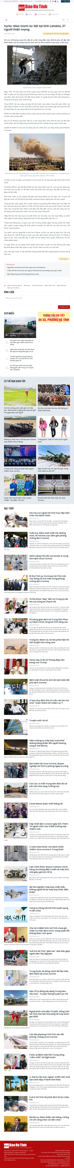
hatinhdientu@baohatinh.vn (48, 1162)
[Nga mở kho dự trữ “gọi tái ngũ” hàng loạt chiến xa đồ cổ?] (54, 455)
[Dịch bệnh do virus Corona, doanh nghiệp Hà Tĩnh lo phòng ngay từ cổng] (16, 770)
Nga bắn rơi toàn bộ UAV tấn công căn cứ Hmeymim (26, 268)
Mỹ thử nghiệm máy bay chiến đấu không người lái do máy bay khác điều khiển (48, 890)
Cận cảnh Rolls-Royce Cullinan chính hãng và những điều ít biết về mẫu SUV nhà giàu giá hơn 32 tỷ (49, 869)
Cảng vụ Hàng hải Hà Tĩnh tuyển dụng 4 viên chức (48, 909)
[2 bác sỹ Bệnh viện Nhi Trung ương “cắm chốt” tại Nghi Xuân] (16, 1061)
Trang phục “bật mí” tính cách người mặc (52, 440)
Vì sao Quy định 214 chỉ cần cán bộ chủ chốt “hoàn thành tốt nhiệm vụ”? (49, 701)
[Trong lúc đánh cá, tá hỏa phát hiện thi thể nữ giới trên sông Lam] (16, 646)
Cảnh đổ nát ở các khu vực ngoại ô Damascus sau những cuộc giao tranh (34, 271)
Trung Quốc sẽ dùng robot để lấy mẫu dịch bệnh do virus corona (48, 972)
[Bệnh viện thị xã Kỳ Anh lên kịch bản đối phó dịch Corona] (16, 686)
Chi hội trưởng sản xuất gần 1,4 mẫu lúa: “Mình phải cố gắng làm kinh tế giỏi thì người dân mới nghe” (20, 410)
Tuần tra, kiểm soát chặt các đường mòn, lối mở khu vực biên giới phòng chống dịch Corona (48, 536)
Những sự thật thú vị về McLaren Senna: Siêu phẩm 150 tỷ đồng (20, 440)
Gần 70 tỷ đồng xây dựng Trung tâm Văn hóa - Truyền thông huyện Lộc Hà (48, 992)
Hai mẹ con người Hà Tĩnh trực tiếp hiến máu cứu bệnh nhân (49, 514)
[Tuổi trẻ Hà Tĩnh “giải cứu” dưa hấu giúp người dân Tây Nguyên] (16, 958)
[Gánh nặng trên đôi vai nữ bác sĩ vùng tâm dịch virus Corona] (16, 562)
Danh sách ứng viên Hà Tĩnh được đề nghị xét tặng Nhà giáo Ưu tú (22, 350)
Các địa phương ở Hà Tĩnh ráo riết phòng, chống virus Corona (46, 1035)
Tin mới (21, 14)
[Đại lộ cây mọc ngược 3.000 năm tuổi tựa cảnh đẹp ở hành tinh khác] (16, 1083)
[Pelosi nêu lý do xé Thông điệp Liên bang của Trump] (16, 666)
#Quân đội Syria (61, 285)
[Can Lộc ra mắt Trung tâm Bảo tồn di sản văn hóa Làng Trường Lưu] (16, 790)
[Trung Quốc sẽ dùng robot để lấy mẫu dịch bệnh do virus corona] (16, 978)
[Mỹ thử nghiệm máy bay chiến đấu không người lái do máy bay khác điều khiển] (16, 893)
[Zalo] (58, 1)
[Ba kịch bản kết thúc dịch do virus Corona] (54, 485)
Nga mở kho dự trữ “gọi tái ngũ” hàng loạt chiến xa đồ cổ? (53, 469)
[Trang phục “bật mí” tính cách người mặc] (54, 426)
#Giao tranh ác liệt (50, 285)
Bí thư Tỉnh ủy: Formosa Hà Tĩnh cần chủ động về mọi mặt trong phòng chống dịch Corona (47, 579)
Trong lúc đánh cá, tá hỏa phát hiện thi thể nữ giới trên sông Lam (49, 641)
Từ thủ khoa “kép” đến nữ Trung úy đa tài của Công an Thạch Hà (48, 600)
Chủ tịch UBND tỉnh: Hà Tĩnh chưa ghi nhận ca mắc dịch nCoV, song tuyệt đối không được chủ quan (49, 931)
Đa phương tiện (42, 14)
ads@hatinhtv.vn (65, 1165)
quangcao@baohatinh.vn (53, 1165)
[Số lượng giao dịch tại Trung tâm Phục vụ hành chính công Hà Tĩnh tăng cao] (16, 626)
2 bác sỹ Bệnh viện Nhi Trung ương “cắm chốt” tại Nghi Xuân (46, 1056)
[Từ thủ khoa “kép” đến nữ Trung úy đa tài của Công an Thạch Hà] (16, 606)
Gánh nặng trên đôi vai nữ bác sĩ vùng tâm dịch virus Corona (48, 557)
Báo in (30, 14)
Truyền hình (55, 14)
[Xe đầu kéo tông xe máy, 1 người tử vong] (20, 327)
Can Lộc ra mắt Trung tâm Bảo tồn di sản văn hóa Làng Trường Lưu (48, 785)
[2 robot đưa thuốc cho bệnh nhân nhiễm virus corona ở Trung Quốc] (16, 853)
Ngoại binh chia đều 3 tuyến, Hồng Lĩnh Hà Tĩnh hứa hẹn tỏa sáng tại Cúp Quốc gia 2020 (49, 1014)
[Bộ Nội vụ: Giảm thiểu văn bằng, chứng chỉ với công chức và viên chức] (16, 1124)
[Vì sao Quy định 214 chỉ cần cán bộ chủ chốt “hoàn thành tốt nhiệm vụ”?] (16, 707)
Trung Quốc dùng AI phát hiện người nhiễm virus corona (18, 469)
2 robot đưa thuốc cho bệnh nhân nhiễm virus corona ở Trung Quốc (46, 848)
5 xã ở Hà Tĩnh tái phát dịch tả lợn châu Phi (49, 1098)
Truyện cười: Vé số (38, 720)
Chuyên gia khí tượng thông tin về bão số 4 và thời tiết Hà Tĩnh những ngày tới (21, 359)
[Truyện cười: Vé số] (16, 727)
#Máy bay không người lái (14, 285)
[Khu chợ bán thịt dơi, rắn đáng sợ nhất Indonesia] (54, 395)
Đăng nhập (66, 1)
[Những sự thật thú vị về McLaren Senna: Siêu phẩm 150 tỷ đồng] (20, 426)
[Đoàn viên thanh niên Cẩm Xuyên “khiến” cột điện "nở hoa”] (20, 485)
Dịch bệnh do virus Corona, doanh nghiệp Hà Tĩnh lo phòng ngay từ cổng (48, 765)
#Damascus (27, 285)
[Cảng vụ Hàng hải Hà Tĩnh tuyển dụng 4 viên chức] (16, 915)
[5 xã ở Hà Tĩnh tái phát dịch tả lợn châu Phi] (16, 1104)
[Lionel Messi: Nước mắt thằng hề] (16, 810)
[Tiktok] (53, 1)
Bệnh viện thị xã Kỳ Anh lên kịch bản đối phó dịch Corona (49, 681)
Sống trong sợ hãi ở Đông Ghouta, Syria (24, 274)
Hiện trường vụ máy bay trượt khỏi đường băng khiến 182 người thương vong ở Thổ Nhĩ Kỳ (47, 743)
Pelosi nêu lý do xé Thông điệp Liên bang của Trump (47, 661)
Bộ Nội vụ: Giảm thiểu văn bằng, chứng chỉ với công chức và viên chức (49, 1118)
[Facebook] (50, 1)
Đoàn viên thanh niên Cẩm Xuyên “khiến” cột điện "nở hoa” (17, 499)
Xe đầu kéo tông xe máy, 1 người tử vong (22, 334)
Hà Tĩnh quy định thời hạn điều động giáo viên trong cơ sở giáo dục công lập (22, 368)
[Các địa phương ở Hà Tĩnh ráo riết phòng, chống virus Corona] (16, 1041)
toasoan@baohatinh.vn (63, 1162)
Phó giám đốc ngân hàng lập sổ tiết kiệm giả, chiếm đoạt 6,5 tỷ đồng (21, 342)
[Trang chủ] (6, 20)
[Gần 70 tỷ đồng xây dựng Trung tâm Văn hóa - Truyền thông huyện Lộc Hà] (16, 998)
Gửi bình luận (63, 307)
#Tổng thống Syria (37, 285)
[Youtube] (55, 1)
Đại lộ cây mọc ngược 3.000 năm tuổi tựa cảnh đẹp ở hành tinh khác (49, 1078)
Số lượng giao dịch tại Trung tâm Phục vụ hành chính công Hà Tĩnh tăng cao (48, 620)
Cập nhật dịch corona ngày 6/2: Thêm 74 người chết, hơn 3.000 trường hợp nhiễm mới (48, 826)
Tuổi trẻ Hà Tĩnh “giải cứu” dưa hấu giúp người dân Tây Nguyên (49, 952)
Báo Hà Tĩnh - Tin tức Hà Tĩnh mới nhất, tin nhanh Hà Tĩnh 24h (37, 8)
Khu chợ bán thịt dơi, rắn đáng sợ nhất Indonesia (53, 409)
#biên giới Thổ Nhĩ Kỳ (13, 288)
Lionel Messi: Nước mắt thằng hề (46, 804)
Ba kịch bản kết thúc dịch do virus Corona (51, 499)
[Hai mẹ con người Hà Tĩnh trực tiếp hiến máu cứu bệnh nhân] (16, 519)
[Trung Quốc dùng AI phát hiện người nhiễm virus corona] (20, 455)
